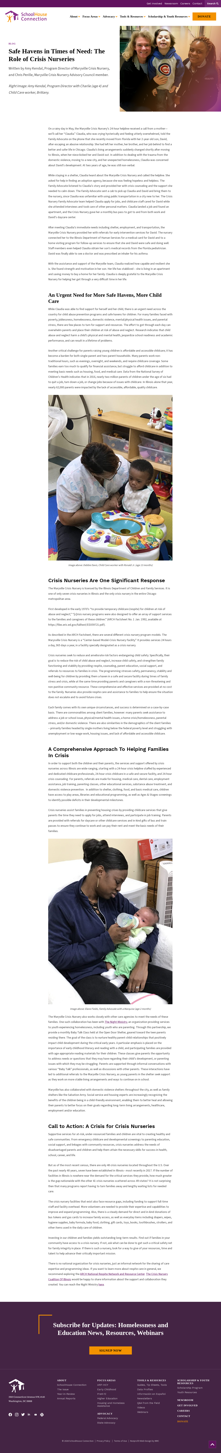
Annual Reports (66, 1398)
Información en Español (151, 1394)
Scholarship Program (190, 1387)
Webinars (142, 1412)
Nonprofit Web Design (140, 1441)
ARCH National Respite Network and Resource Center (112, 1274)
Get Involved (154, 3)
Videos (141, 1407)
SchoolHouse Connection (71, 1384)
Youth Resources (187, 1392)
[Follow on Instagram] (16, 1414)
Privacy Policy (103, 1441)
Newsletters (144, 1398)
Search (211, 3)
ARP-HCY (102, 1384)
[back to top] (212, 1444)
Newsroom (171, 3)
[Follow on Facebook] (10, 1414)
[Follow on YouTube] (35, 1414)
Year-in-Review (66, 1394)
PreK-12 (101, 1394)
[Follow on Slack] (42, 1414)
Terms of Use (120, 1441)
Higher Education (107, 1398)
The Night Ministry (116, 1022)
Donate (182, 1421)
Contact (197, 3)
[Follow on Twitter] (23, 1414)
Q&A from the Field (148, 1403)
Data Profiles (145, 1389)
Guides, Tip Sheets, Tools (152, 1384)
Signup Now (110, 1350)
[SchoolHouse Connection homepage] (26, 16)
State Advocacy (106, 1422)
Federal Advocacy (107, 1418)
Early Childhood (106, 1389)
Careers (185, 3)
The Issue (63, 1389)
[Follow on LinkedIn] (29, 1414)
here (101, 1285)
